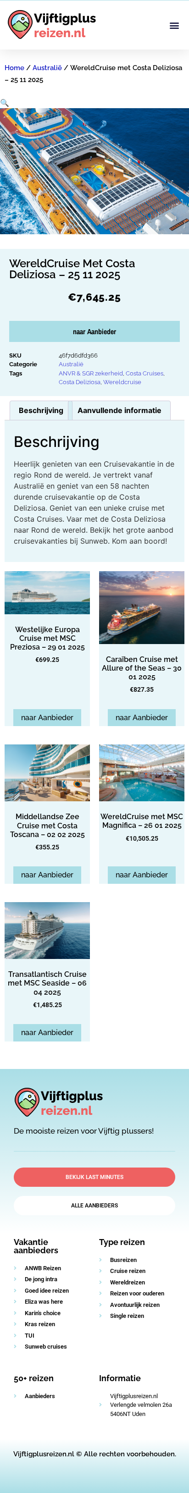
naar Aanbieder (94, 331)
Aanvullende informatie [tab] (119, 410)
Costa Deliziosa (79, 382)
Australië (47, 68)
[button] (174, 25)
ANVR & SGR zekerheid (91, 373)
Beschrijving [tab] (41, 410)
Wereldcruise (122, 382)
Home (14, 68)
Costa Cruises (144, 373)
